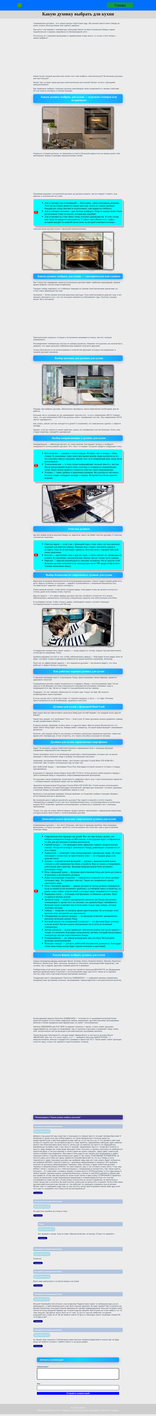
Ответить (38, 1193)
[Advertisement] (78, 57)
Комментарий (43, 1367)
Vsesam (120, 5)
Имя (38, 1384)
